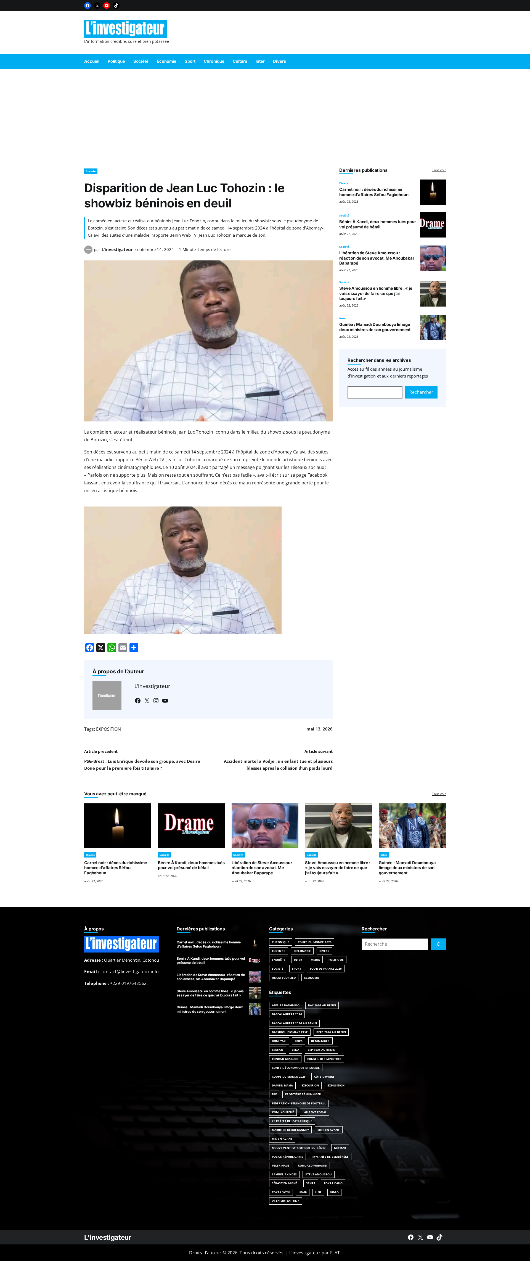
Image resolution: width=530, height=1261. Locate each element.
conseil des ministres (324, 1059)
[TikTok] (116, 5)
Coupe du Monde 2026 (315, 942)
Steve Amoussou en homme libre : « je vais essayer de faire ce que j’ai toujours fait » (375, 293)
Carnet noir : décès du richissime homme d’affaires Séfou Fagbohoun (373, 192)
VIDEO (334, 1192)
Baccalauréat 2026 (287, 1014)
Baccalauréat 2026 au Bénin (294, 1023)
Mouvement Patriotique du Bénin (298, 1148)
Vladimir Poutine (285, 1201)
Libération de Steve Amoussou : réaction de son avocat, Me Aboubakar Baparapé (376, 258)
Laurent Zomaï (314, 1112)
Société (91, 171)
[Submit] (438, 944)
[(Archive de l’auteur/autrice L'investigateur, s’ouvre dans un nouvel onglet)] (88, 252)
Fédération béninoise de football (299, 1103)
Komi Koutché (283, 1112)
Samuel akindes (284, 1174)
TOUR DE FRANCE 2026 (326, 968)
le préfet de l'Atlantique (292, 1121)
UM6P (303, 1192)
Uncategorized (284, 978)
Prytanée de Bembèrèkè (330, 1157)
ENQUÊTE (278, 960)
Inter (342, 318)
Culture (278, 951)
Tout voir (439, 170)
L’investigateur (117, 249)
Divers (343, 183)
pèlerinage (280, 1165)
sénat (311, 1183)
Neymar (340, 1148)
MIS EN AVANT (282, 1139)
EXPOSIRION (310, 1085)
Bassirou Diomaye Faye (290, 1032)
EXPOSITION (108, 729)
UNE (318, 1192)
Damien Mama (282, 1085)
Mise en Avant (328, 1130)
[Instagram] (156, 700)
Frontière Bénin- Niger (303, 1094)
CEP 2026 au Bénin (321, 1050)
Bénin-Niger (320, 1041)
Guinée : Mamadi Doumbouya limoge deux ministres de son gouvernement (374, 327)
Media (315, 960)
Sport (296, 968)
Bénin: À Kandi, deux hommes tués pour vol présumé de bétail (377, 224)
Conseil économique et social (296, 1068)
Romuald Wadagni (312, 1165)
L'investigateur (107, 1237)
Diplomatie (302, 951)
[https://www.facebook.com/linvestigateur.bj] (410, 1237)
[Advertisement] (265, 116)
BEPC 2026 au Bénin (331, 1032)
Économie (311, 978)
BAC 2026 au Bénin (322, 1005)
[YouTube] (106, 5)
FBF (274, 1094)
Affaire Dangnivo (286, 1005)
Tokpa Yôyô (281, 1192)
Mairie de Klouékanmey (290, 1130)
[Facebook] (87, 5)
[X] (97, 5)
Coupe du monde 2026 (289, 1076)
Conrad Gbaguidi (285, 1059)
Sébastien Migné (285, 1183)
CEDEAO (277, 1050)
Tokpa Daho (333, 1183)
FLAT (335, 1253)
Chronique (280, 942)
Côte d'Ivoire (324, 1076)
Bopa (299, 1041)
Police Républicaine (287, 1157)
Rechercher (421, 392)
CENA (295, 1050)
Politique (336, 960)
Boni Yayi (279, 1041)
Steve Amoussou (318, 1174)
